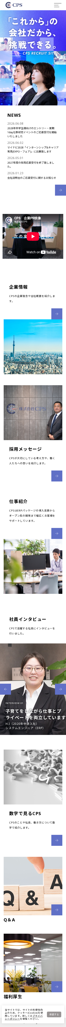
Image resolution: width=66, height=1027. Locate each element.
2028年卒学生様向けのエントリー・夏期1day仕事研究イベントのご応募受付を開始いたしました (32, 132)
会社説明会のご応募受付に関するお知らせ (31, 178)
